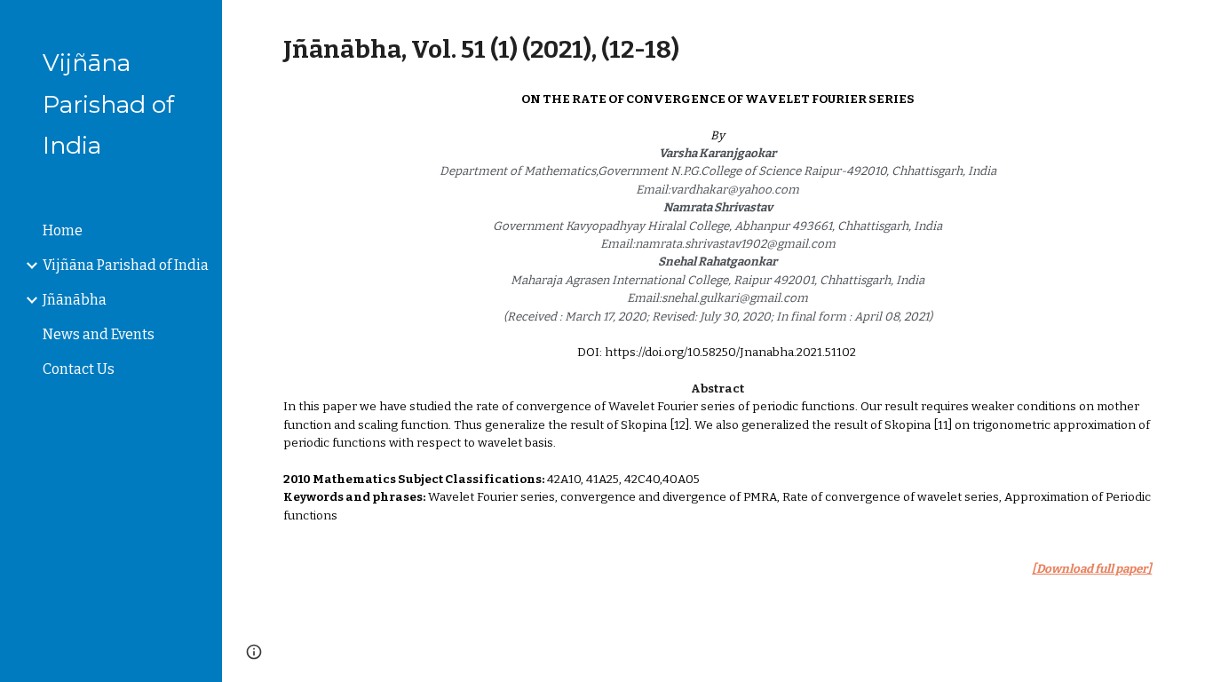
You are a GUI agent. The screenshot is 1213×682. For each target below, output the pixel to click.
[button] (1191, 25)
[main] (718, 49)
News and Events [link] (99, 334)
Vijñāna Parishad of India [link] (126, 265)
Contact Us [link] (79, 369)
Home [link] (63, 230)
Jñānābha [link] (75, 299)
